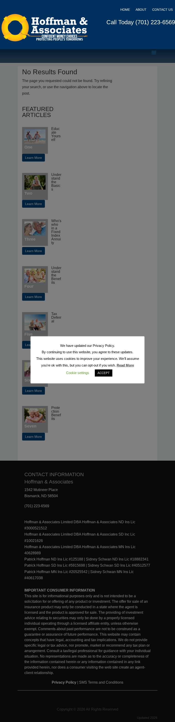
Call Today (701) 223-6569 (140, 22)
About (141, 9)
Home (125, 9)
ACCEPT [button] (104, 373)
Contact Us (162, 9)
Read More (125, 365)
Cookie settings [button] (77, 373)
